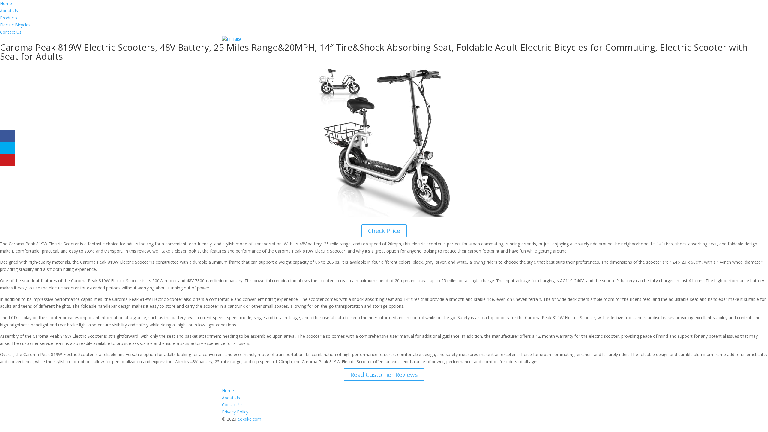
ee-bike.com (249, 419)
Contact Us (11, 32)
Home (6, 3)
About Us (9, 11)
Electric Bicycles (15, 25)
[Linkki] (232, 39)
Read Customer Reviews (384, 374)
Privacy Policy (235, 412)
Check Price (384, 231)
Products (8, 18)
